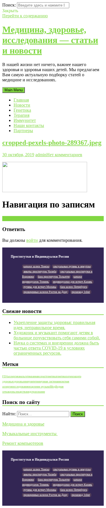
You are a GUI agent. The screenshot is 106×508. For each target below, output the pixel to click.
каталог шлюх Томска (36, 266)
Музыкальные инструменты (30, 433)
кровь (11, 391)
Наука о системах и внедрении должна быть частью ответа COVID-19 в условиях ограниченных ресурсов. (56, 347)
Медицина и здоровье (23, 424)
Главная (21, 100)
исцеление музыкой (40, 386)
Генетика (22, 110)
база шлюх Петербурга (73, 286)
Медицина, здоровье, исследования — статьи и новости (50, 40)
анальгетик (24, 376)
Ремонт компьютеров (22, 443)
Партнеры (23, 130)
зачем (69, 376)
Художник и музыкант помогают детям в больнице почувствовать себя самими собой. (57, 335)
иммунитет (30, 381)
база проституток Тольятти (54, 276)
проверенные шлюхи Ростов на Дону (45, 291)
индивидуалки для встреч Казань (72, 281)
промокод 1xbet (81, 291)
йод (53, 386)
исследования (21, 386)
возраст (42, 376)
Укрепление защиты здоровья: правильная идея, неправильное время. (54, 325)
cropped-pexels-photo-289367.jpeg (51, 142)
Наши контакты (29, 125)
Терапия (21, 115)
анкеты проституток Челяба (39, 271)
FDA (5, 376)
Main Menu (14, 90)
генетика (51, 376)
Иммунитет (25, 120)
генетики (61, 376)
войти (32, 240)
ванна (34, 376)
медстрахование (36, 391)
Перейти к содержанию (25, 15)
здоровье (18, 381)
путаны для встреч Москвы (39, 286)
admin (40, 154)
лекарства (21, 391)
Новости (22, 105)
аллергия (13, 376)
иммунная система (47, 381)
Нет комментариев (64, 154)
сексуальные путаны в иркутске (72, 266)
